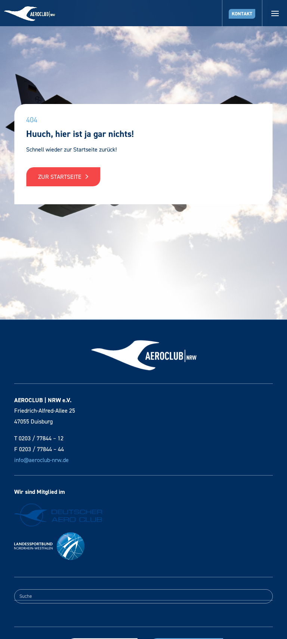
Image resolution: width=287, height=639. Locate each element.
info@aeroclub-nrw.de (41, 460)
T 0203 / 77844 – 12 (39, 438)
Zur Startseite (60, 177)
